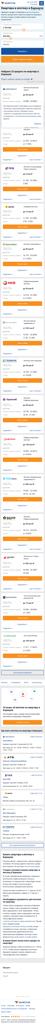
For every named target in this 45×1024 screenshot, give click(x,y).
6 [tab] (28, 996)
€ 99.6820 (34, 4)
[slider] (24, 30)
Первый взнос (8, 33)
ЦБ (28, 2)
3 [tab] (21, 996)
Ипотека (4, 682)
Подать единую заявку (22, 59)
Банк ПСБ (6, 779)
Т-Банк (5, 797)
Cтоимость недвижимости (12, 24)
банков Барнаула (32, 12)
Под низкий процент (10, 972)
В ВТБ (26, 682)
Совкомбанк (8, 741)
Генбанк (6, 831)
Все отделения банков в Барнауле (22, 845)
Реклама (10, 1005)
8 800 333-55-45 (36, 827)
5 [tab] (26, 996)
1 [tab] (17, 996)
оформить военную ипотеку (14, 926)
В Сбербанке (16, 682)
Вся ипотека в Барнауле (23, 672)
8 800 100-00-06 (36, 737)
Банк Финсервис (9, 813)
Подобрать (22, 51)
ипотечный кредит (32, 866)
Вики (28, 1005)
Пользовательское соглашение (14, 1008)
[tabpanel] (21, 972)
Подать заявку (22, 149)
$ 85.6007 (34, 2)
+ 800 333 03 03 (36, 775)
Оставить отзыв (22, 722)
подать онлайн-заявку (28, 937)
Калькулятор (37, 682)
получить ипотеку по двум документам (19, 921)
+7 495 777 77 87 (36, 809)
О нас (3, 1005)
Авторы (32, 1008)
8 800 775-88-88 (36, 757)
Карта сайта (6, 1012)
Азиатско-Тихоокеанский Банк (15, 761)
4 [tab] (23, 996)
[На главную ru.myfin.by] (22, 1002)
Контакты (20, 1005)
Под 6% (5, 976)
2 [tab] (19, 996)
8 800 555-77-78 (36, 793)
